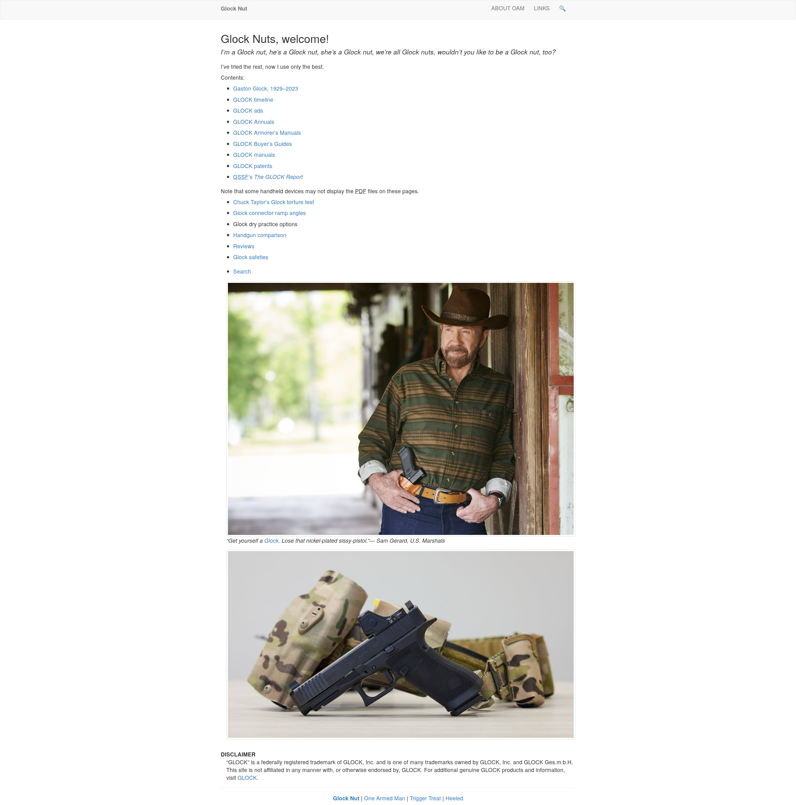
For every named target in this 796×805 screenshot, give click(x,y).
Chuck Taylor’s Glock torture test (273, 202)
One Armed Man (384, 798)
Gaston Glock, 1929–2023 (265, 88)
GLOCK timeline (253, 99)
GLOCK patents (252, 166)
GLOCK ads (248, 110)
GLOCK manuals (254, 154)
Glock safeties (250, 257)
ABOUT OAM (508, 8)
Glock (271, 540)
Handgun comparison (259, 235)
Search (242, 271)
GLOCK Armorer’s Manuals (267, 132)
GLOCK (247, 777)
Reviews (243, 246)
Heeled (454, 798)
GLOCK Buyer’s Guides (262, 143)
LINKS (542, 8)
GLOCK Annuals (253, 121)
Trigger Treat (425, 798)
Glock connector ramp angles (269, 213)
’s (268, 176)
